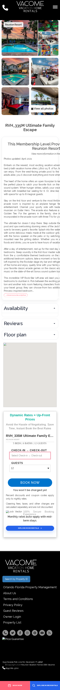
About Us (9, 593)
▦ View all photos (42, 108)
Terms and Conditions (18, 599)
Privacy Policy (12, 605)
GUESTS (17, 463)
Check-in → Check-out (29, 450)
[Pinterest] (35, 633)
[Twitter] (13, 633)
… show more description (15, 295)
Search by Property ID (16, 579)
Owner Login (12, 616)
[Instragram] (27, 633)
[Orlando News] (49, 633)
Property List (12, 622)
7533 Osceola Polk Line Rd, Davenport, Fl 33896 (22, 662)
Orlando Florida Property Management (30, 587)
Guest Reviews (13, 610)
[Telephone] (5, 633)
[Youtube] (42, 633)
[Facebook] (20, 633)
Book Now (30, 483)
